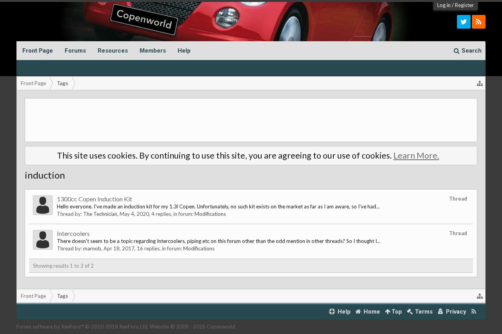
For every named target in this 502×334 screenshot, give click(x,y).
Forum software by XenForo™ (82, 326)
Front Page (37, 50)
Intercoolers (73, 233)
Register (464, 5)
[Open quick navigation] (480, 83)
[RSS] (479, 22)
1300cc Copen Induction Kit (94, 199)
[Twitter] (464, 22)
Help (184, 50)
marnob (92, 248)
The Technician (100, 214)
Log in (444, 5)
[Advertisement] (251, 120)
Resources (113, 50)
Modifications (210, 214)
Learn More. (416, 155)
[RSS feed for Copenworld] (474, 311)
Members (153, 50)
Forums (75, 50)
